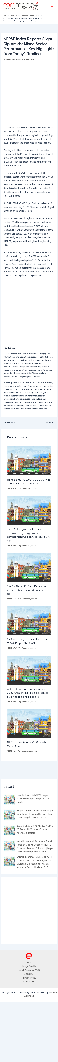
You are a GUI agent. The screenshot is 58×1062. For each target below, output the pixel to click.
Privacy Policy (29, 977)
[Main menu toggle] (52, 6)
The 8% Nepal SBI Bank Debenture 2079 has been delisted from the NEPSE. (26, 590)
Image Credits (29, 966)
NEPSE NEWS (12, 488)
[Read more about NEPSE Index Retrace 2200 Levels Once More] (29, 723)
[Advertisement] (29, 92)
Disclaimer (29, 973)
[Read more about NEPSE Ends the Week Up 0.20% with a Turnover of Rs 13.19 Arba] (29, 460)
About (29, 962)
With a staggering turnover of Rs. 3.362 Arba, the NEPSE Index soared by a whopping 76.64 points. (27, 692)
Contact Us (29, 981)
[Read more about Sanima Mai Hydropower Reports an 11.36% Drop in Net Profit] (29, 620)
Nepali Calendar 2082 (29, 970)
